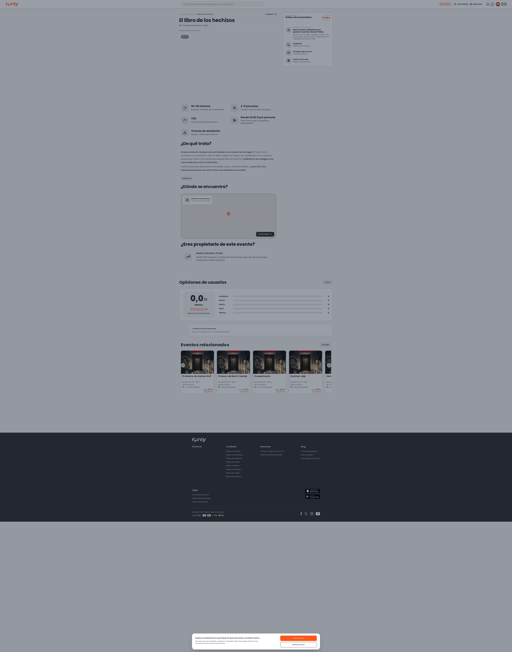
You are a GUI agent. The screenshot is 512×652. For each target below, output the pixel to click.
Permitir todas (298, 638)
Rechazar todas (299, 644)
